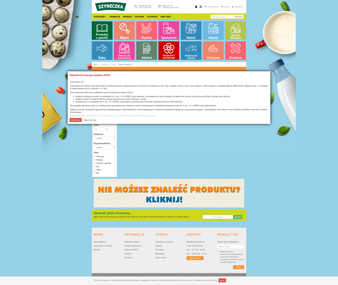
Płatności (152, 16)
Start (97, 64)
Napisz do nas (195, 258)
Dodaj (238, 267)
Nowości (127, 16)
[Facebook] (201, 6)
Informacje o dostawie (103, 245)
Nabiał (113, 64)
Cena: (96, 125)
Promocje (115, 16)
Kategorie (99, 16)
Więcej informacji (90, 120)
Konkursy (128, 257)
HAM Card (166, 16)
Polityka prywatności (133, 245)
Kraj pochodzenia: (102, 143)
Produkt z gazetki (103, 163)
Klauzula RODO (131, 249)
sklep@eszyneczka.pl (195, 241)
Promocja (100, 156)
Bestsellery (160, 253)
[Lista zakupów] (196, 6)
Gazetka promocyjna (164, 241)
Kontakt (97, 249)
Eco (98, 166)
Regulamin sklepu (132, 241)
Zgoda (222, 280)
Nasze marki (161, 257)
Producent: (99, 134)
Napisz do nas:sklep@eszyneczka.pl (170, 6)
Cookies (128, 253)
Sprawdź (237, 217)
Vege (98, 169)
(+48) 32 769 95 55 (194, 245)
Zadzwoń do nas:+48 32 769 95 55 (145, 6)
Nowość (99, 159)
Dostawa (139, 16)
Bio (97, 173)
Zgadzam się (75, 120)
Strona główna (100, 241)
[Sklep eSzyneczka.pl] (111, 6)
